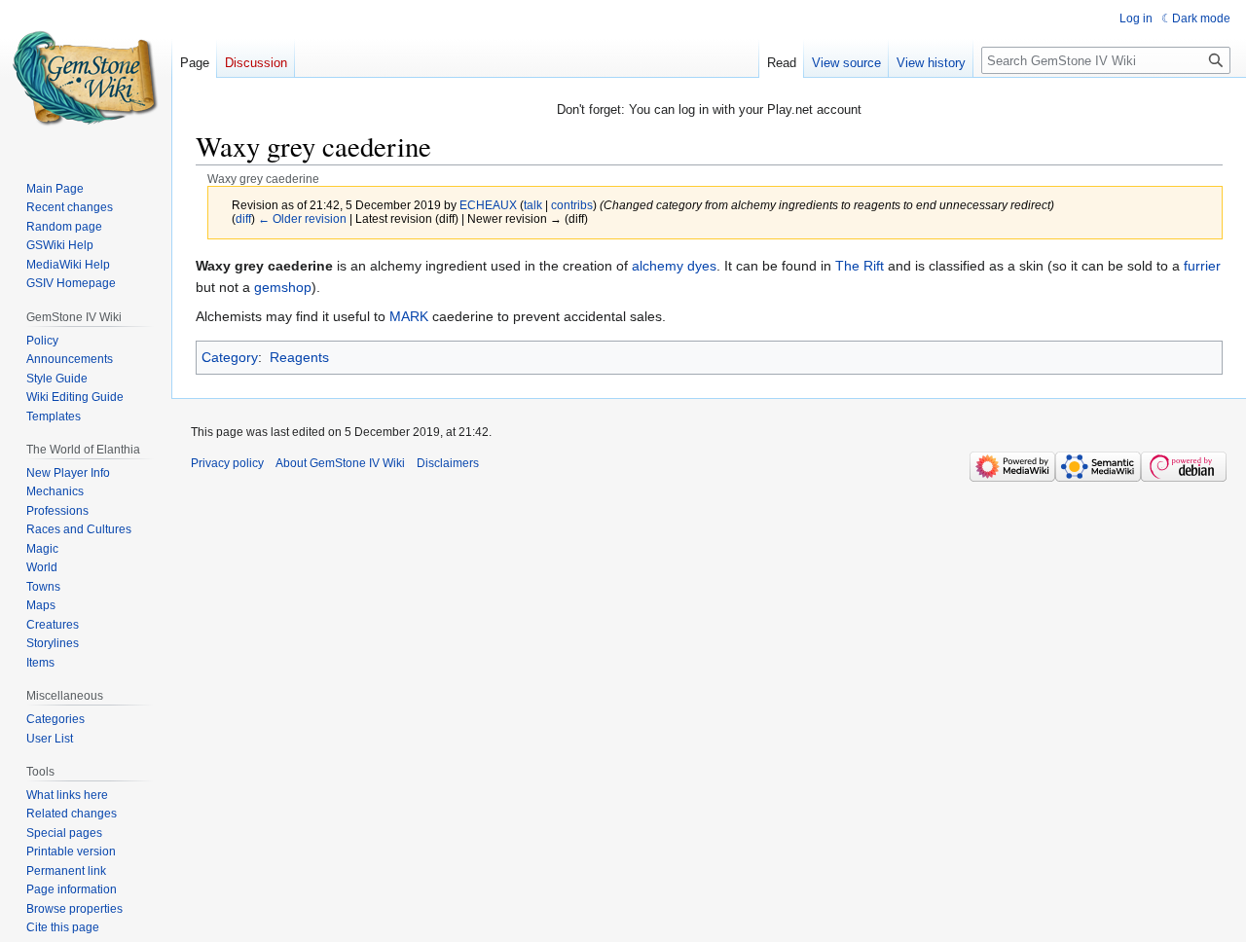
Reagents (299, 357)
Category (230, 357)
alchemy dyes (674, 265)
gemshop (283, 287)
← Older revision (302, 218)
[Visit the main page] (86, 78)
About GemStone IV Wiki (340, 463)
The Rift (859, 265)
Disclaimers (448, 463)
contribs (572, 205)
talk (533, 205)
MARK (408, 316)
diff (243, 218)
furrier (1202, 265)
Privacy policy (227, 463)
